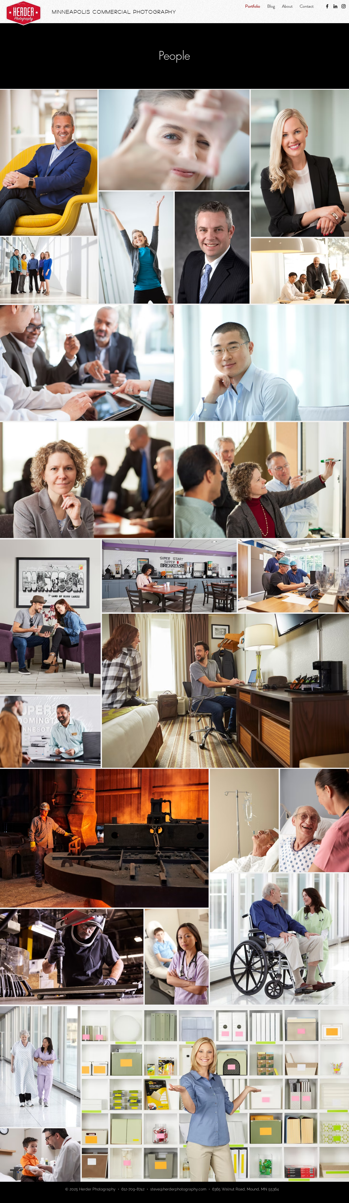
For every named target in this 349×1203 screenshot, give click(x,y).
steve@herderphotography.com (178, 1189)
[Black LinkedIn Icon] (335, 6)
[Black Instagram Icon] (343, 6)
